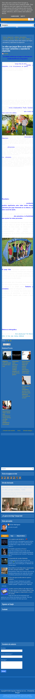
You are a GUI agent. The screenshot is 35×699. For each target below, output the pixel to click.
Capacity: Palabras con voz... (19, 691)
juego (16, 39)
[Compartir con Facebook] (9, 344)
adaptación (10, 37)
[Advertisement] (18, 31)
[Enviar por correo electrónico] (4, 344)
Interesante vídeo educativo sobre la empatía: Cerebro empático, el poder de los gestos (15, 368)
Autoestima (23, 37)
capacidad (6, 39)
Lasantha (28, 695)
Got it (23, 16)
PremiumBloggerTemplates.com (11, 696)
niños (23, 39)
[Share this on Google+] (11, 341)
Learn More (15, 16)
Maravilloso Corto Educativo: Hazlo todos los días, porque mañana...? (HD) (21, 568)
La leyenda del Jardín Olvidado (18, 558)
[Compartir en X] (8, 344)
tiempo (28, 39)
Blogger (17, 692)
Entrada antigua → (28, 430)
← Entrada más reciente (8, 430)
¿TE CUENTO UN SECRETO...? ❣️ (17, 539)
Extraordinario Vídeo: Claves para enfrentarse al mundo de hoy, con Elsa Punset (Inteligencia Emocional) (7, 417)
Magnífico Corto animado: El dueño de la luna (7, 364)
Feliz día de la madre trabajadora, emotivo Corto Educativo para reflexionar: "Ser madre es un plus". (26, 392)
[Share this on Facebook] (6, 341)
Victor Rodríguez (15, 524)
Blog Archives (21, 536)
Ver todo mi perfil (12, 527)
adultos (16, 37)
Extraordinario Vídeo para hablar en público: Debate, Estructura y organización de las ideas (26, 367)
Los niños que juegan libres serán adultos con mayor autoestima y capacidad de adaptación (17, 48)
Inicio (19, 430)
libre (20, 39)
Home (4, 37)
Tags (12, 536)
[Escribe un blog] (6, 344)
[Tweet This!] (8, 341)
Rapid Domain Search (26, 696)
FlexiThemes (12, 695)
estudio (12, 39)
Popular (5, 536)
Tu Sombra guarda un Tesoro (17, 549)
